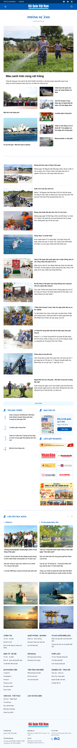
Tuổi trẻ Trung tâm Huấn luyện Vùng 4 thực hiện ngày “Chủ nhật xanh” (56, 551)
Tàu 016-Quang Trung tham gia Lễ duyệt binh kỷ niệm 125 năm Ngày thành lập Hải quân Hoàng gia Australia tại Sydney (64, 103)
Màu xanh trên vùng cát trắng (25, 76)
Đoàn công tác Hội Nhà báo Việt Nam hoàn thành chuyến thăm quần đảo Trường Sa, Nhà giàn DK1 (21, 417)
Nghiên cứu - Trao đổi (61, 670)
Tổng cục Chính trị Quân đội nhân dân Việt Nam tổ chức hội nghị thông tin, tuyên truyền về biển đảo (56, 572)
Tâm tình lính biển (36, 670)
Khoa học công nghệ (58, 676)
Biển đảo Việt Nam (9, 709)
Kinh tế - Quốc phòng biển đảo (13, 660)
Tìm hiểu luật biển (57, 660)
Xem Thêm (38, 403)
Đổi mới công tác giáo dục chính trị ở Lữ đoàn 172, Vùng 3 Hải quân (19, 565)
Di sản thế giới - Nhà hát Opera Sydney (17, 145)
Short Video (7, 690)
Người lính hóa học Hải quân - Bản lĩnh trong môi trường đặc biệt (53, 381)
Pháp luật (56, 654)
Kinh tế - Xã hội (10, 654)
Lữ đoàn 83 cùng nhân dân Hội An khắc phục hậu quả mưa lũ (52, 332)
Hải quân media (8, 686)
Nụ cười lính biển (9, 706)
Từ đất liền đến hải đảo (11, 663)
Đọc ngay (65, 429)
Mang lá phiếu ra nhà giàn (64, 138)
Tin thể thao (7, 702)
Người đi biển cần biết (58, 679)
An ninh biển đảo (33, 645)
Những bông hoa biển (34, 673)
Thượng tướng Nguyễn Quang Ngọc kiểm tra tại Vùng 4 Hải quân (20, 551)
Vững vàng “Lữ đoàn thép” (43, 236)
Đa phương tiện (10, 670)
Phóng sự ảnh (8, 683)
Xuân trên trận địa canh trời (43, 189)
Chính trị (8, 522)
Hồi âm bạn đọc (32, 676)
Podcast (6, 679)
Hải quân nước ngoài (34, 660)
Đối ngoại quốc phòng (34, 657)
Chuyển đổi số (56, 683)
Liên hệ (21, 2)
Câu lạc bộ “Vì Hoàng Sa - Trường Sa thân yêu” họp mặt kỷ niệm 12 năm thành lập (55, 565)
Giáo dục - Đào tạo (57, 673)
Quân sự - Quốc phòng (35, 639)
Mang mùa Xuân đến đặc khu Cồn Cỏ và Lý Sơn (50, 212)
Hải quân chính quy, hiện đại (36, 642)
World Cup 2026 (8, 712)
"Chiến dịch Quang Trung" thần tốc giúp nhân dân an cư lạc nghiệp (53, 308)
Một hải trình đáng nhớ (11, 112)
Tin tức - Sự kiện (9, 639)
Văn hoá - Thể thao (12, 696)
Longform (7, 673)
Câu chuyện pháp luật (58, 663)
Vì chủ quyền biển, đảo (50, 522)
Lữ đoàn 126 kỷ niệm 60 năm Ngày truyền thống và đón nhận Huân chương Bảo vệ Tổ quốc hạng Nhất (20, 558)
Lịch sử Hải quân (35, 696)
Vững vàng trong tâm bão (43, 354)
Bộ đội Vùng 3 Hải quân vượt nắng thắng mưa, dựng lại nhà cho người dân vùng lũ (53, 285)
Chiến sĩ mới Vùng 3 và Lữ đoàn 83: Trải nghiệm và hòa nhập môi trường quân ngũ (64, 128)
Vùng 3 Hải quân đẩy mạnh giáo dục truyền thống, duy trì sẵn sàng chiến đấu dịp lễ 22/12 (53, 261)
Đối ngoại (32, 654)
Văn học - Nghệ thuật (10, 699)
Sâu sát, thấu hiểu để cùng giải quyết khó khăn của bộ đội (55, 558)
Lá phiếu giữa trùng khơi (63, 113)
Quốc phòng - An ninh (37, 636)
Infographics (7, 676)
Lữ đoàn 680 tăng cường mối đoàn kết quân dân (20, 571)
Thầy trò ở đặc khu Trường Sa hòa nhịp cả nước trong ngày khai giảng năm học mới (22, 438)
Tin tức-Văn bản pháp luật (60, 657)
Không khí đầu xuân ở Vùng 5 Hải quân (47, 165)
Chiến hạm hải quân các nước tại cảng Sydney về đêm (63, 90)
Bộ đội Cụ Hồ (8, 642)
